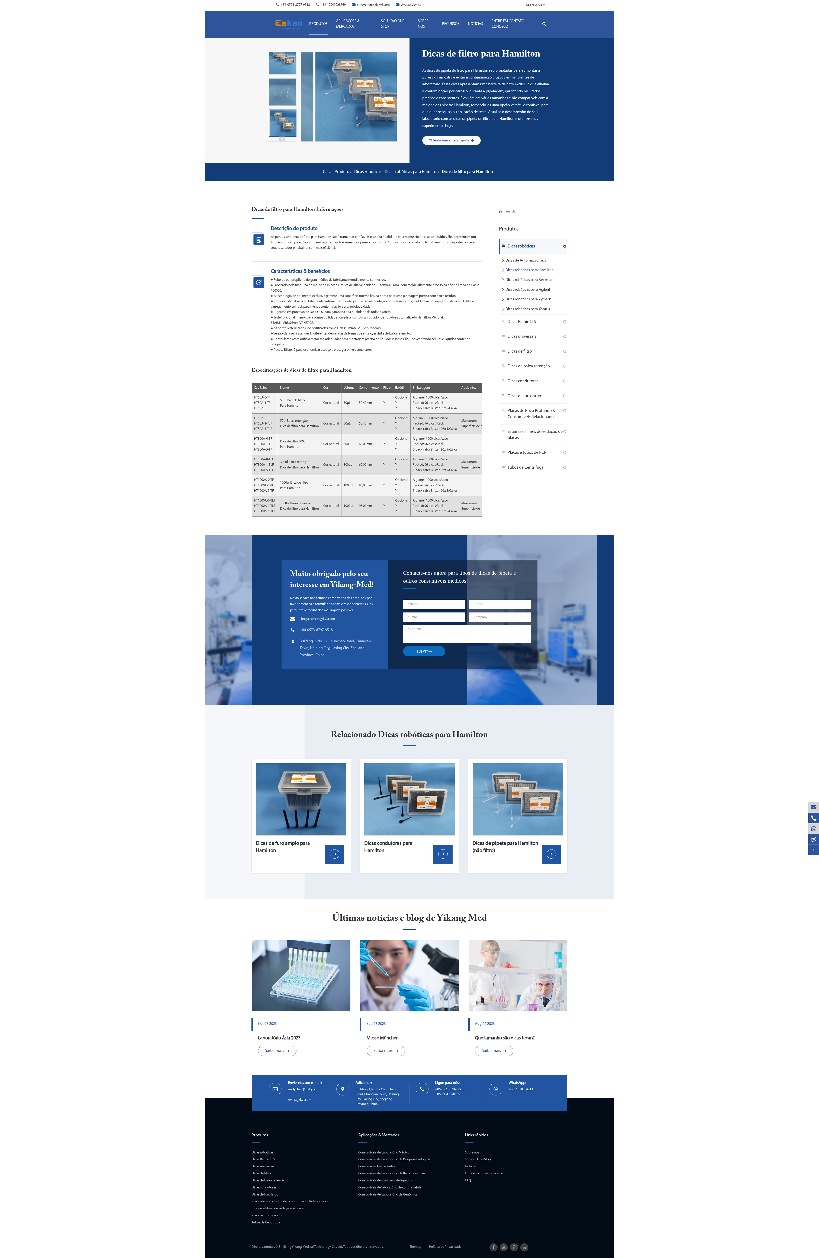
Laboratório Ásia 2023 (279, 1038)
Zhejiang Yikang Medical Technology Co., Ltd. (311, 1247)
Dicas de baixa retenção (529, 366)
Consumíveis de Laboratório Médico (384, 1152)
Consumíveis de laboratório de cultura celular (390, 1187)
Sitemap (415, 1247)
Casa (327, 172)
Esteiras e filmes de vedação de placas (535, 435)
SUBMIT (422, 651)
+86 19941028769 (333, 5)
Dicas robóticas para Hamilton (412, 172)
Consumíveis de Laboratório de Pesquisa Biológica (394, 1159)
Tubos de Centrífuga (526, 467)
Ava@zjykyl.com (412, 5)
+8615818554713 (521, 1089)
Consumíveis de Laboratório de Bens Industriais (391, 1173)
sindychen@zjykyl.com (373, 5)
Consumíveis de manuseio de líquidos (385, 1180)
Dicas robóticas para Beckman (529, 280)
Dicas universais (522, 336)
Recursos (450, 24)
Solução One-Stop (393, 24)
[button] (282, 139)
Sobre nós (423, 24)
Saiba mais (275, 1051)
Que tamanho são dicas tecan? (505, 1038)
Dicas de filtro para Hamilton (467, 172)
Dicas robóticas (368, 172)
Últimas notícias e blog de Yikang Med (409, 918)
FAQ (468, 1180)
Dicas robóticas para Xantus (527, 309)
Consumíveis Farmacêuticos (378, 1166)
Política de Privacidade (445, 1247)
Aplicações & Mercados (348, 24)
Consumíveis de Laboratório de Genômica (388, 1194)
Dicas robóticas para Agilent (527, 290)
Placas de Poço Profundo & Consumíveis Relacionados (531, 414)
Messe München (383, 1038)
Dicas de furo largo (524, 396)
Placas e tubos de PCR (527, 453)
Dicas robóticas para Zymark (528, 299)
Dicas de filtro (520, 351)
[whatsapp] (813, 828)
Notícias (475, 24)
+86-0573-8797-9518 (295, 5)
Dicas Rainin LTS (522, 322)
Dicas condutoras (523, 381)
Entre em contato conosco (508, 24)
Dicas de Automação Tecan (527, 261)
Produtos (318, 24)
